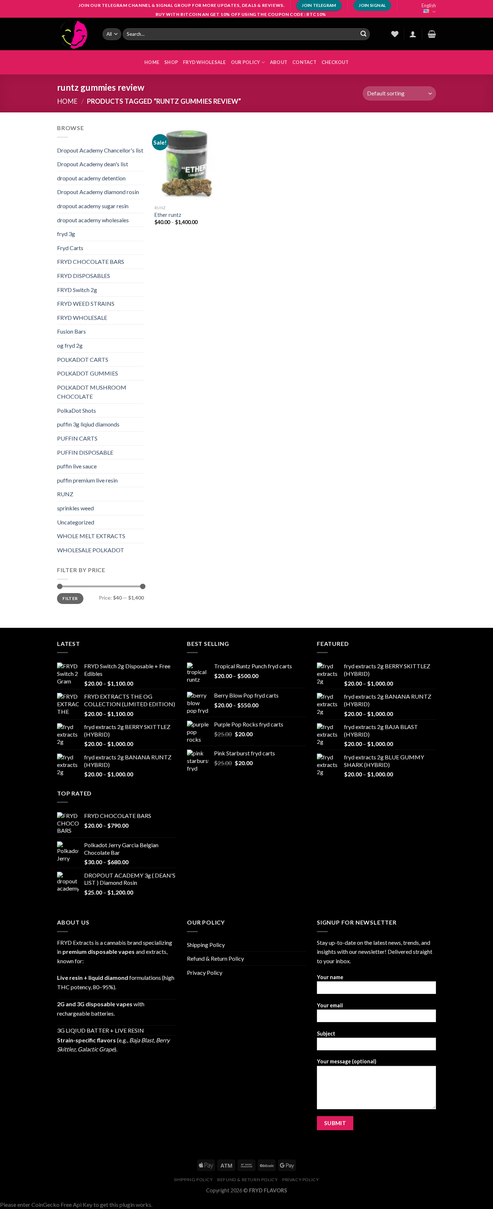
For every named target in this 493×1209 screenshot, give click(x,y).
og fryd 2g (70, 345)
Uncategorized (75, 522)
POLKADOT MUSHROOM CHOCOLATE (91, 392)
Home (67, 101)
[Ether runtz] (186, 162)
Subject (326, 1033)
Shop (171, 62)
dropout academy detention (91, 178)
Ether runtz (167, 215)
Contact (304, 62)
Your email (330, 1005)
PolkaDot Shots (76, 410)
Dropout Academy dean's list (92, 163)
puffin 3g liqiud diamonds (88, 424)
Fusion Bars (71, 331)
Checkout (335, 62)
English (429, 5)
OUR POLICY (245, 62)
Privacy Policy (204, 972)
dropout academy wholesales (93, 219)
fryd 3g (66, 233)
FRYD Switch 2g (77, 289)
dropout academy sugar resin (92, 205)
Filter (70, 598)
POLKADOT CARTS (82, 359)
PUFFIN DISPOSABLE (85, 452)
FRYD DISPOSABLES (83, 275)
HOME (151, 62)
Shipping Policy (206, 944)
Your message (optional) (346, 1061)
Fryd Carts (70, 247)
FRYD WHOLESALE (204, 62)
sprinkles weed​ (75, 508)
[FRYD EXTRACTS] (74, 34)
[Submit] (363, 34)
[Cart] (432, 34)
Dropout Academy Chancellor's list (100, 150)
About (278, 62)
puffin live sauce (77, 466)
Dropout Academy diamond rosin (98, 191)
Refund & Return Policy (215, 958)
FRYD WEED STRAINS (85, 303)
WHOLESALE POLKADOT (90, 549)
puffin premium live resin (87, 480)
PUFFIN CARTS (77, 438)
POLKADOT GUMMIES (87, 373)
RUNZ (65, 493)
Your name (330, 977)
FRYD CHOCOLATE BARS (90, 261)
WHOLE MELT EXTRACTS (91, 535)
